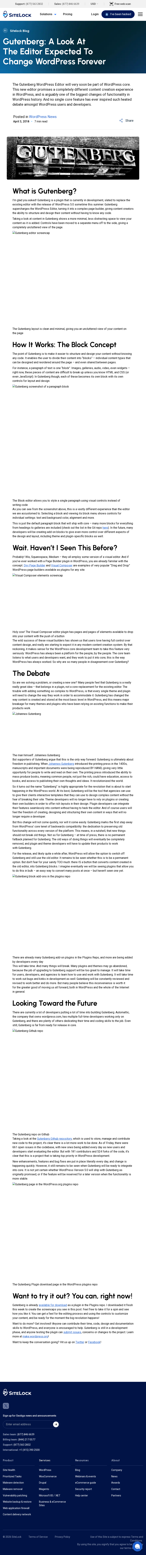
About (115, 1460)
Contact (115, 1489)
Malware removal (12, 1489)
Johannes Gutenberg (61, 763)
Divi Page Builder (34, 565)
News (114, 1476)
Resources (82, 1460)
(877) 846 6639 (70, 3)
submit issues (72, 1332)
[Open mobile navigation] (140, 14)
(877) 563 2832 (34, 3)
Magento (44, 1489)
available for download (53, 1305)
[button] (137, 1546)
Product (8, 1460)
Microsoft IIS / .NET (49, 1495)
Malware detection (13, 1482)
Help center (81, 1495)
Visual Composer (61, 565)
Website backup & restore (17, 1501)
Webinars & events (85, 1476)
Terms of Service (38, 1536)
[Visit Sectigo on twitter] (6, 1406)
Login (95, 14)
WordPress (45, 1470)
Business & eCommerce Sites (52, 1503)
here (105, 527)
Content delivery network (17, 1514)
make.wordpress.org (35, 1336)
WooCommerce (48, 1476)
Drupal (42, 1482)
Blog (77, 1470)
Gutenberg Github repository (54, 1138)
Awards (115, 1482)
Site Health (9, 1470)
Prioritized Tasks (12, 1476)
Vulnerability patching (15, 1495)
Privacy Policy (62, 1536)
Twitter (79, 1342)
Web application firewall (16, 1508)
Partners (116, 1495)
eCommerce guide (85, 1482)
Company (116, 1470)
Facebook (94, 1342)
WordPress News (43, 117)
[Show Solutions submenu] (54, 14)
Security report (83, 1489)
